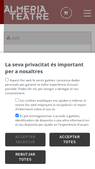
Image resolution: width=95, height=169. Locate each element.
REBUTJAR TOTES (25, 157)
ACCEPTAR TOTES (70, 139)
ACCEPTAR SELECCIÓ (25, 139)
